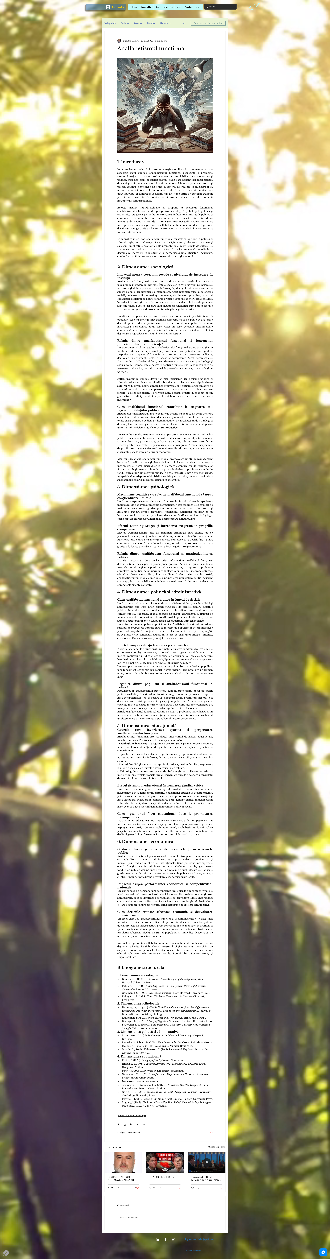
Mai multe (164, 23)
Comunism (138, 23)
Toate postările (110, 23)
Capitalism (125, 23)
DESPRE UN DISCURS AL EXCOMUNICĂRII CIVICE (121, 1178)
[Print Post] (144, 1124)
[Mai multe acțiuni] (211, 40)
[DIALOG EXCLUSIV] (165, 1162)
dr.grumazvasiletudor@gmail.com (199, 1239)
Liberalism (151, 23)
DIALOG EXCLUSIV (162, 1177)
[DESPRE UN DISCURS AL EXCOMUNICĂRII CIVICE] (123, 1162)
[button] (168, 7)
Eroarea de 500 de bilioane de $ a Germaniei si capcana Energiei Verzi (206, 1178)
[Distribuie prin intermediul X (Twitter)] (125, 1124)
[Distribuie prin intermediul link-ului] (137, 1124)
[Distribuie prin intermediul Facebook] (118, 1124)
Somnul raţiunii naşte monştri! (132, 1115)
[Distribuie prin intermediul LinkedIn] (131, 1124)
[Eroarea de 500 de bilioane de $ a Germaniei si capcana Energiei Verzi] (206, 1162)
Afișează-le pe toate (217, 1147)
